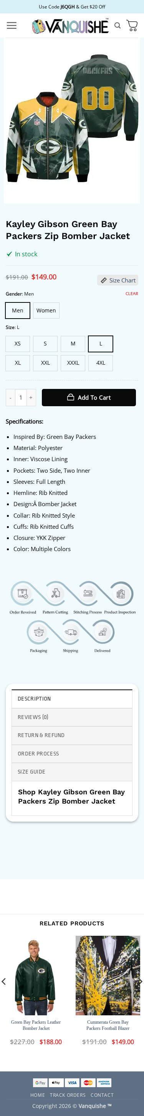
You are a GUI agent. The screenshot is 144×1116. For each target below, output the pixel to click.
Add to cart (94, 397)
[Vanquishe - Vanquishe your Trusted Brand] (70, 25)
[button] (11, 25)
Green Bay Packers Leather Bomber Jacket (36, 1025)
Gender (14, 293)
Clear (132, 293)
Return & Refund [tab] (41, 735)
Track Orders (68, 1094)
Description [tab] (34, 699)
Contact (102, 1094)
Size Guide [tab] (31, 772)
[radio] (18, 310)
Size (10, 327)
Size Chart (122, 280)
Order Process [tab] (38, 754)
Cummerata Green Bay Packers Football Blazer (107, 1025)
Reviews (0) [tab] (33, 717)
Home (37, 1094)
